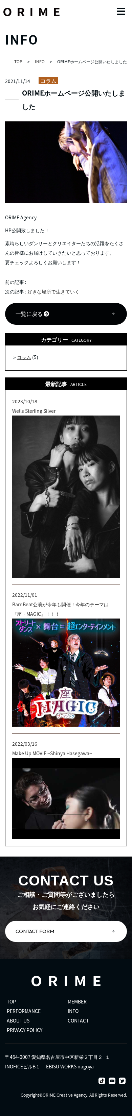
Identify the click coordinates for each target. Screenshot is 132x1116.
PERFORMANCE (24, 1011)
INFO (73, 1011)
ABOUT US (18, 1020)
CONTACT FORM (35, 931)
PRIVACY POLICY (24, 1030)
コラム (48, 80)
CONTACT (78, 1020)
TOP (11, 1001)
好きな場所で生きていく (53, 291)
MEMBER (77, 1001)
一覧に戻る (30, 313)
